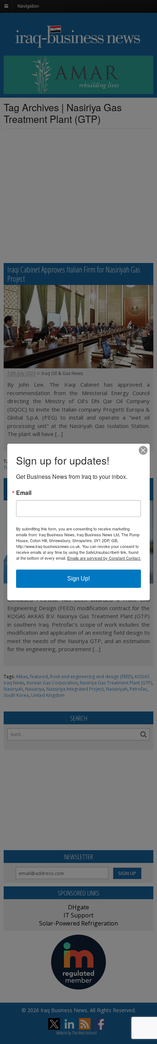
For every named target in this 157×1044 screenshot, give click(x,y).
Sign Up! (78, 578)
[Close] (143, 450)
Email (23, 493)
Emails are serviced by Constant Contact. (104, 558)
